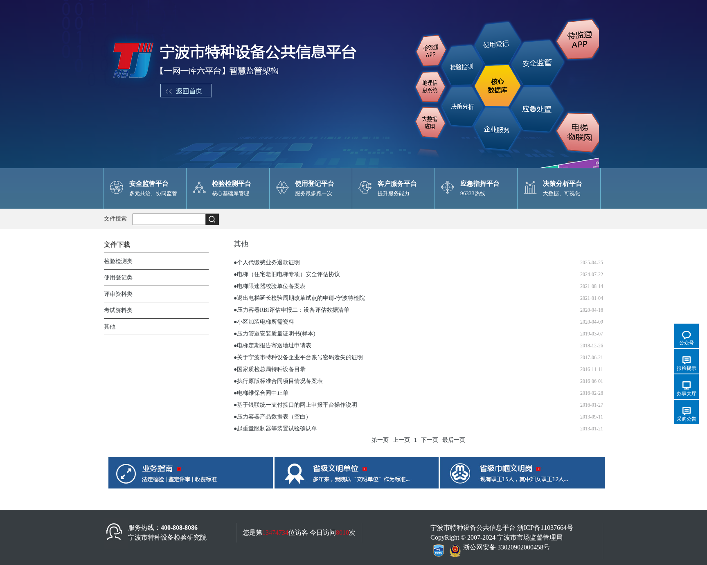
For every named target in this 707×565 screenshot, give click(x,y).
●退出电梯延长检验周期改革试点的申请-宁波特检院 (299, 298)
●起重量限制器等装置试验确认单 (275, 428)
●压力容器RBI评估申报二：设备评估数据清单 (291, 310)
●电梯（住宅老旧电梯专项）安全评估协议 (287, 274)
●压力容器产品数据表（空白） (272, 417)
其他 (109, 327)
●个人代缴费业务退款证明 (267, 262)
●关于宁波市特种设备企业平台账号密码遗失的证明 (298, 357)
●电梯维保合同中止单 (261, 393)
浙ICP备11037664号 (545, 527)
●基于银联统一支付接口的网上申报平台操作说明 (295, 405)
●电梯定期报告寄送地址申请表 (272, 345)
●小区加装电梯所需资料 (264, 322)
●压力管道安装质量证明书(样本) (274, 334)
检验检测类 (118, 261)
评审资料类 (118, 294)
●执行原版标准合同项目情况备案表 (278, 381)
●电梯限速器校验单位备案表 (270, 286)
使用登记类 (118, 278)
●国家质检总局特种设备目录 (270, 369)
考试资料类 (118, 310)
